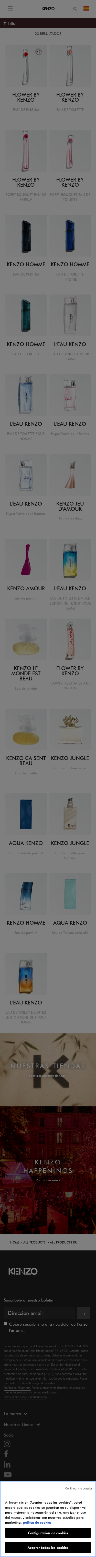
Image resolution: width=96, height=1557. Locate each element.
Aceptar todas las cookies (48, 1547)
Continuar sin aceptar (78, 1488)
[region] (48, 1519)
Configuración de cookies (48, 1533)
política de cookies (37, 1522)
